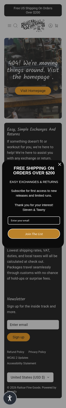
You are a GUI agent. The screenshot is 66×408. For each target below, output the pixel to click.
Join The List (34, 234)
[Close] (59, 164)
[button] (10, 398)
